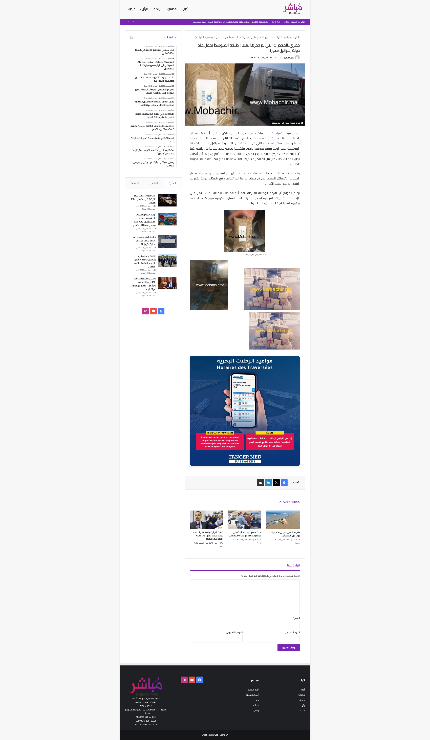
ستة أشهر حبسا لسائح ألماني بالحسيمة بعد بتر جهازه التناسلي (245, 534)
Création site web (210, 735)
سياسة (255, 705)
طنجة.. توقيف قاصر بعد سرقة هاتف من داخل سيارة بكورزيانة (144, 240)
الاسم (296, 618)
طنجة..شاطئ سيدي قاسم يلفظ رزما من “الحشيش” (284, 534)
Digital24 (224, 735)
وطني (256, 710)
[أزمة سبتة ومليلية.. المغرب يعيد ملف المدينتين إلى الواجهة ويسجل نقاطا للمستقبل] (167, 219)
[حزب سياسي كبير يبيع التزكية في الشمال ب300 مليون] (167, 200)
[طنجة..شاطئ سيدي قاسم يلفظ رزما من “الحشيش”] (283, 520)
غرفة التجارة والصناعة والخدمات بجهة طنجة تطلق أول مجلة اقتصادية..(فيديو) (207, 535)
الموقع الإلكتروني (234, 632)
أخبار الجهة (277, 37)
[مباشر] (293, 9)
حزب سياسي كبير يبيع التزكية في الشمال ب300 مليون (143, 199)
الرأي (145, 9)
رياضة (157, 9)
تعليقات (135, 183)
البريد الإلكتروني (291, 632)
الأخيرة (172, 183)
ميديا (132, 9)
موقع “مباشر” (281, 133)
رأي (303, 705)
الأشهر (154, 183)
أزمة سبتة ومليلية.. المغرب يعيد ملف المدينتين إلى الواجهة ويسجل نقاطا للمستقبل (144, 219)
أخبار (185, 9)
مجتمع (172, 9)
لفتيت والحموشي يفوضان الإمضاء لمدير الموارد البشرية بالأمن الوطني (145, 261)
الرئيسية (294, 37)
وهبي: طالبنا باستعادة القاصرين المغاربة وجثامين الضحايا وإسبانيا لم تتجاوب (144, 283)
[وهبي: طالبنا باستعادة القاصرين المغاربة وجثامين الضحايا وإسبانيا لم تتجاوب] (167, 283)
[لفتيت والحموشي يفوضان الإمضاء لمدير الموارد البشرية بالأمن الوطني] (167, 260)
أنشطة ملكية (252, 695)
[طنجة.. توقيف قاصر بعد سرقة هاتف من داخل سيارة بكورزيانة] (167, 241)
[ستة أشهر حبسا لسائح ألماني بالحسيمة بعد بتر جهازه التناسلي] (244, 520)
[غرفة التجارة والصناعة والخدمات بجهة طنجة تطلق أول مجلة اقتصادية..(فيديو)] (206, 520)
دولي (256, 700)
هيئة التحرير (288, 58)
